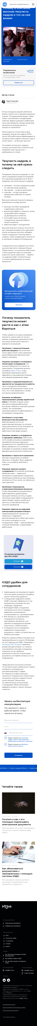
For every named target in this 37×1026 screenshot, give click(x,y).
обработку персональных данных (18, 745)
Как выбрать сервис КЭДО (13, 958)
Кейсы (8, 946)
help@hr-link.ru (9, 970)
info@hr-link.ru (23, 998)
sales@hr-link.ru (29, 970)
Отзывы (8, 943)
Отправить (18, 755)
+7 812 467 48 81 (29, 973)
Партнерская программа (12, 923)
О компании (9, 941)
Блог (7, 935)
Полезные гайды (11, 938)
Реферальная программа (13, 926)
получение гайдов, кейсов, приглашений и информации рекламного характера (20, 739)
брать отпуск (16, 371)
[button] (18, 82)
